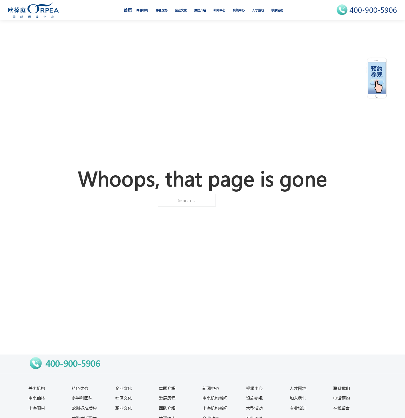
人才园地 (258, 10)
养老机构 (142, 10)
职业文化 (123, 408)
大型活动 (254, 408)
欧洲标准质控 (84, 408)
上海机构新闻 (215, 408)
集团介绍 (200, 10)
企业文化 (181, 10)
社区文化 (123, 398)
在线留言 (341, 408)
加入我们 (298, 398)
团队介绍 (167, 408)
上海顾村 (36, 408)
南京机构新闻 (215, 398)
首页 (128, 10)
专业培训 (298, 408)
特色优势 (162, 10)
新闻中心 (219, 10)
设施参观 (254, 398)
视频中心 (239, 10)
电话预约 (341, 398)
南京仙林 (36, 398)
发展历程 (167, 398)
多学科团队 (82, 398)
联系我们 (277, 10)
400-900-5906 (373, 10)
